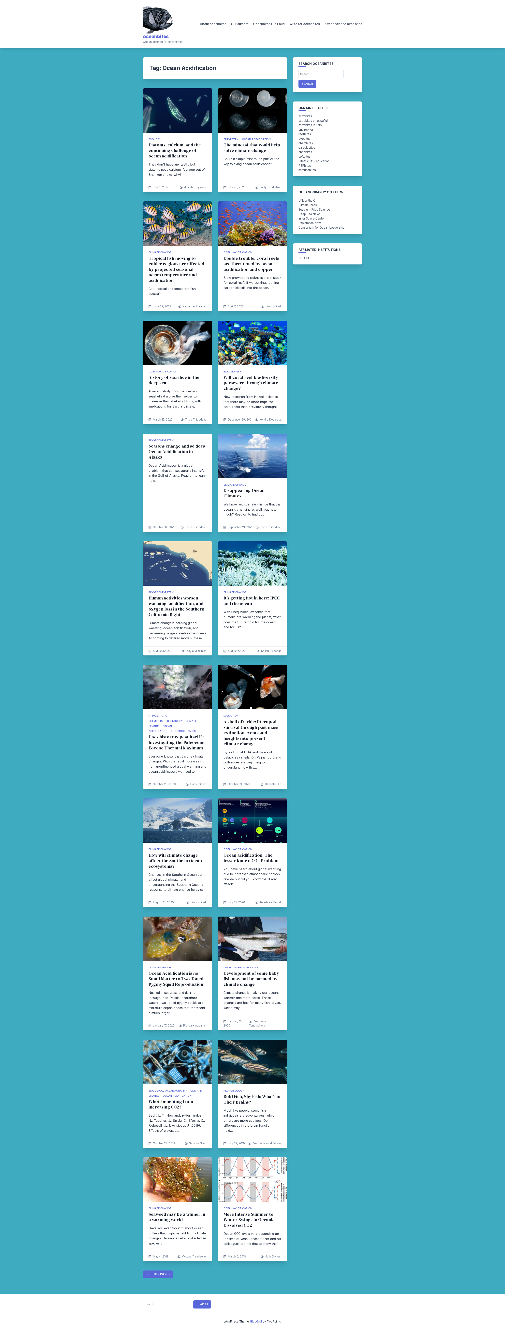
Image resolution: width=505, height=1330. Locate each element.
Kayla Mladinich (197, 650)
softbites (304, 156)
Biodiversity (232, 371)
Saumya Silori (198, 1143)
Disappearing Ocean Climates (244, 493)
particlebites (306, 147)
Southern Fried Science (314, 209)
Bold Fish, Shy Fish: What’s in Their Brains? (252, 1099)
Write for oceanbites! (305, 24)
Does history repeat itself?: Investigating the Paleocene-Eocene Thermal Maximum (177, 742)
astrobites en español (313, 121)
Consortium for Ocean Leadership (321, 227)
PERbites (304, 166)
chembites (305, 143)
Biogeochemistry (161, 440)
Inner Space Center (311, 218)
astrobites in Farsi (310, 125)
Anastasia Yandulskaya (266, 1143)
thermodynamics (183, 731)
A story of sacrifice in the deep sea (174, 380)
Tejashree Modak (270, 902)
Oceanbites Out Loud (269, 24)
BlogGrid (256, 1321)
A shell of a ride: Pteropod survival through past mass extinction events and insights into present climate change (251, 733)
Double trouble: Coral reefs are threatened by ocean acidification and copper (251, 263)
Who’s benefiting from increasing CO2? (171, 1104)
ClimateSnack (307, 205)
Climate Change (160, 252)
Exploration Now (309, 223)
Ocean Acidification (256, 139)
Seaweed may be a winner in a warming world (177, 1217)
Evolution (231, 715)
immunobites (307, 170)
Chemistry (231, 139)
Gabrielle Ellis (273, 784)
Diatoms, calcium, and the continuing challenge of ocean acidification (175, 150)
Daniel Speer (198, 784)
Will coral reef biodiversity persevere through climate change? (251, 382)
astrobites (305, 116)
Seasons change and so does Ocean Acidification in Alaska (177, 451)
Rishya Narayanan (195, 1025)
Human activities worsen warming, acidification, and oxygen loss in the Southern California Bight (176, 606)
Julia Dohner (273, 1256)
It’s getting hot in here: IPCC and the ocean (252, 601)
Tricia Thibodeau (196, 419)
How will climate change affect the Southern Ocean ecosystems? (175, 860)
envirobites (306, 129)
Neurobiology (234, 1090)
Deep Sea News (309, 214)
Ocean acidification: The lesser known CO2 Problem (251, 858)
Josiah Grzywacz (195, 187)
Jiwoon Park (273, 306)
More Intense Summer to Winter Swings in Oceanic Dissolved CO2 (249, 1219)
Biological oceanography (168, 1090)
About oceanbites (213, 24)
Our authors (239, 24)
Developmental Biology (241, 967)
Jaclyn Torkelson (270, 187)
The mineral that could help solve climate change (252, 148)
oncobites (305, 152)
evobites (304, 139)
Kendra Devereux (270, 419)
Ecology (155, 139)
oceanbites (156, 36)
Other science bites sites (343, 24)
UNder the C (306, 200)
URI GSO (304, 258)
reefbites (304, 134)
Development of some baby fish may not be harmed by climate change (251, 978)
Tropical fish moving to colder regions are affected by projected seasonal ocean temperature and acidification (176, 269)
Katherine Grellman (195, 306)
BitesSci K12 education (313, 161)
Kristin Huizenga (271, 650)
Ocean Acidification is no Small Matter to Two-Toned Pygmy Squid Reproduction (176, 978)
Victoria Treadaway (194, 1256)
